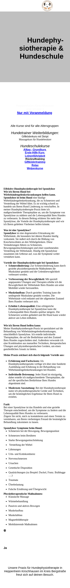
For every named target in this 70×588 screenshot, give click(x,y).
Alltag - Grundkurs (35, 149)
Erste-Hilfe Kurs (35, 152)
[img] (47, 6)
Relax (35, 165)
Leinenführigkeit (35, 155)
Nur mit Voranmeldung (34, 113)
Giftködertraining (35, 162)
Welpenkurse (35, 168)
